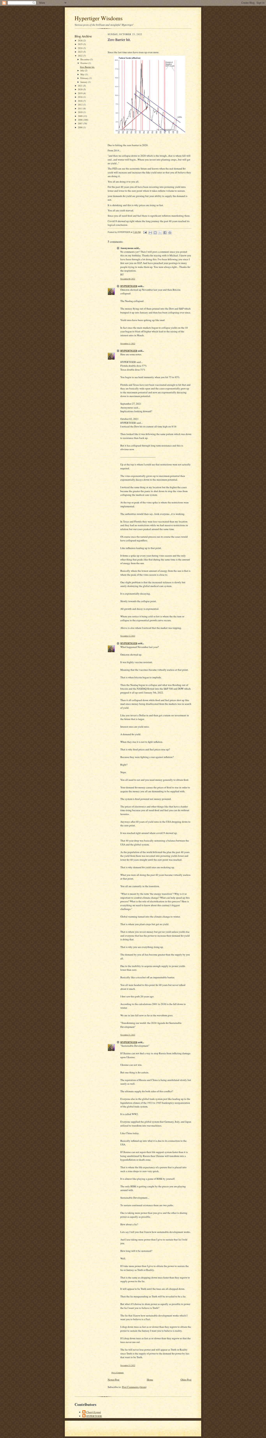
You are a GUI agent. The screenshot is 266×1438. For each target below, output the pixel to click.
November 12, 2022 (127, 636)
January (84, 81)
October (84, 63)
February (84, 78)
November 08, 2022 (127, 279)
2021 (80, 85)
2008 (80, 119)
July (82, 70)
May (82, 74)
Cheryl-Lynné (93, 1412)
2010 (80, 112)
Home (150, 1379)
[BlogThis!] (155, 233)
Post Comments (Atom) (134, 1387)
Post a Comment (118, 1372)
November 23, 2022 (127, 1365)
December (85, 59)
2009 (80, 116)
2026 (80, 40)
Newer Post (113, 1379)
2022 (80, 55)
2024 (80, 48)
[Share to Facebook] (165, 233)
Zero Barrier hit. (87, 66)
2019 (80, 93)
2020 (80, 89)
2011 (80, 108)
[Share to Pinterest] (170, 233)
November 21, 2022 (127, 1035)
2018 (80, 96)
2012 (80, 104)
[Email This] (150, 233)
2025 (80, 44)
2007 (80, 123)
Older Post (186, 1379)
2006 (80, 127)
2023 (80, 51)
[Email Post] (144, 232)
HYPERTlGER (128, 286)
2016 (80, 100)
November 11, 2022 (127, 343)
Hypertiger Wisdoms (98, 18)
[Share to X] (160, 233)
